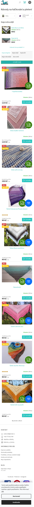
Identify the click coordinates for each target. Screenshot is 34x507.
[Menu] (30, 2)
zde (2, 491)
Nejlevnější (15, 53)
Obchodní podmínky (6, 452)
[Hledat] (20, 2)
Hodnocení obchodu (6, 457)
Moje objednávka (6, 460)
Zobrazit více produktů (16, 47)
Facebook (10, 477)
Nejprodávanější (6, 57)
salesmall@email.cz (9, 434)
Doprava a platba (5, 450)
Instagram (23, 477)
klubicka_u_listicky (9, 442)
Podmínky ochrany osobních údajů (10, 455)
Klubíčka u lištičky (9, 439)
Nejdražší (23, 53)
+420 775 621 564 (8, 437)
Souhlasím (16, 502)
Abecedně (16, 57)
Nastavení (16, 496)
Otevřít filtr (17, 62)
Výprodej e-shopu (6, 469)
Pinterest (17, 477)
